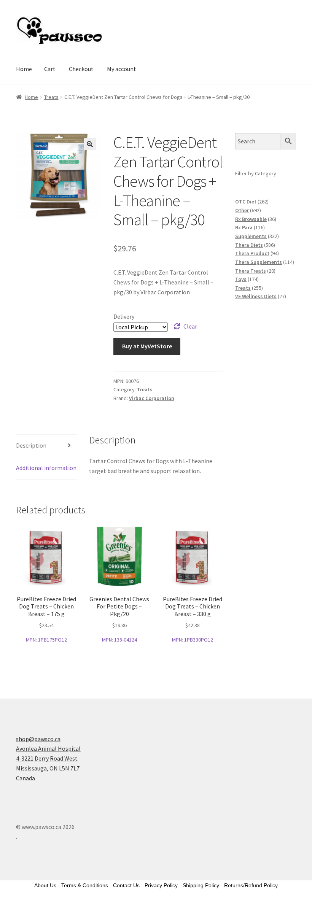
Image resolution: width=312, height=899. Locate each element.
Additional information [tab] (46, 468)
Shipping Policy (201, 885)
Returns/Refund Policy (251, 885)
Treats (51, 97)
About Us (45, 885)
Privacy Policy (161, 885)
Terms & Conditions (84, 885)
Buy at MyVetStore (147, 346)
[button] (90, 144)
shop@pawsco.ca (38, 739)
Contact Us (126, 885)
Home (24, 69)
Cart (50, 69)
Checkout (81, 69)
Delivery (123, 316)
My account (121, 69)
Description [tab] (31, 445)
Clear (190, 326)
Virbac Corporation (151, 398)
